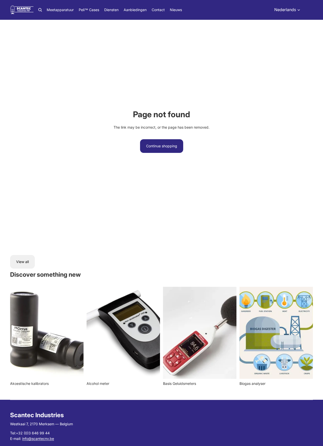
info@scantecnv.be (38, 438)
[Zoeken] (40, 9)
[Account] (307, 9)
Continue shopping (161, 146)
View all (22, 262)
